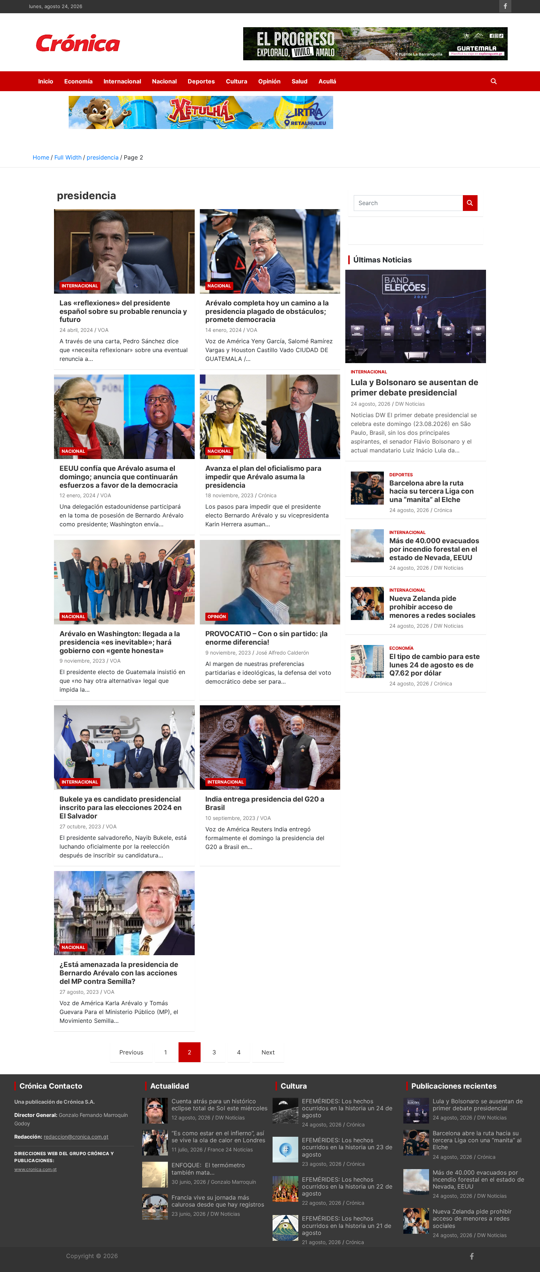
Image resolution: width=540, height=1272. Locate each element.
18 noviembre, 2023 (229, 495)
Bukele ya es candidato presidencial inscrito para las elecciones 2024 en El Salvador (121, 807)
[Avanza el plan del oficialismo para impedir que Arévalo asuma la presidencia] (270, 417)
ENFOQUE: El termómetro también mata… (208, 1168)
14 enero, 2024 (223, 330)
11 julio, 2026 (187, 1149)
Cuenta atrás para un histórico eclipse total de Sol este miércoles (219, 1104)
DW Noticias (410, 404)
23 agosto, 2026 (322, 1164)
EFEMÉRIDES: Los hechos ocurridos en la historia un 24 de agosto (347, 1108)
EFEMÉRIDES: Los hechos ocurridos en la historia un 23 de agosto (347, 1147)
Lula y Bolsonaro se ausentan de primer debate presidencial (478, 1104)
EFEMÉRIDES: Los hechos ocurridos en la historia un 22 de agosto (347, 1186)
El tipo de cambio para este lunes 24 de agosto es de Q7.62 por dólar (434, 665)
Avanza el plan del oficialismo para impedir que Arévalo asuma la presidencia (263, 477)
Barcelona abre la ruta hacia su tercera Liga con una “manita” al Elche (431, 491)
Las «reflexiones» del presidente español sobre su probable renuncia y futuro (123, 311)
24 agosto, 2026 (370, 404)
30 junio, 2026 (189, 1182)
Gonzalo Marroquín (233, 1182)
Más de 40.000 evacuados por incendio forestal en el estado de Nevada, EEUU (434, 549)
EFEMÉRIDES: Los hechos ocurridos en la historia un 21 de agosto (346, 1225)
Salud (299, 81)
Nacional (164, 81)
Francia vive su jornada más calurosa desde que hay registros (218, 1201)
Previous (131, 1052)
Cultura (236, 81)
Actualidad (169, 1086)
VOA (103, 330)
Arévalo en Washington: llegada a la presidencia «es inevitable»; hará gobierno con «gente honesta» (120, 642)
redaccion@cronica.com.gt (76, 1136)
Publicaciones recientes (454, 1086)
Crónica (267, 495)
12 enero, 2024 (78, 495)
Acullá (327, 81)
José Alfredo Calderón (282, 652)
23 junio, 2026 (189, 1214)
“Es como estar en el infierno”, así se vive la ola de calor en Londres (218, 1136)
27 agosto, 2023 (79, 992)
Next (268, 1052)
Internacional (122, 81)
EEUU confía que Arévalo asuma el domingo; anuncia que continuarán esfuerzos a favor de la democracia (119, 477)
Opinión (269, 81)
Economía (78, 81)
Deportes (201, 81)
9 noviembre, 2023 (82, 661)
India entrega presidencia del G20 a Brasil (264, 803)
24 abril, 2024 (76, 330)
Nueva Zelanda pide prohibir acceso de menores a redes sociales (432, 607)
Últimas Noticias (382, 259)
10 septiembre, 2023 (230, 818)
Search (470, 203)
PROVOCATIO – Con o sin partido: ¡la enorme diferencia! (266, 638)
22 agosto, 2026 (321, 1203)
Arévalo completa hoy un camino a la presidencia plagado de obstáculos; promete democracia (267, 311)
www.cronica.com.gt (35, 1169)
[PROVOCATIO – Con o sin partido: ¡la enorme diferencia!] (270, 582)
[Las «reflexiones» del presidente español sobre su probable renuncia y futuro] (124, 251)
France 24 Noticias (230, 1149)
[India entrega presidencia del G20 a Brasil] (270, 747)
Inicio (45, 81)
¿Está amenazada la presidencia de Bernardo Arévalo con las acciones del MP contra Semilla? (119, 973)
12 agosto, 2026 (191, 1117)
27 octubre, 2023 (80, 826)
